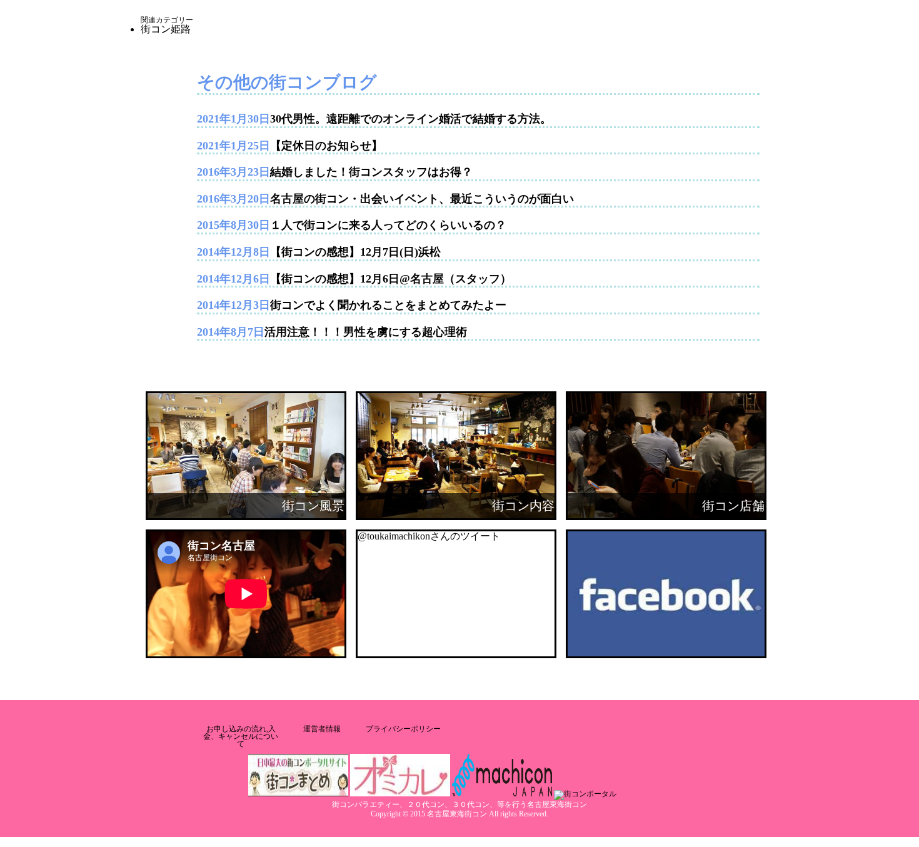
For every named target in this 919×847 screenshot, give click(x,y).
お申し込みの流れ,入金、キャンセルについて (240, 736)
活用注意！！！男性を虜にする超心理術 (365, 332)
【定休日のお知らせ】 (326, 145)
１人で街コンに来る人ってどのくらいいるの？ (388, 225)
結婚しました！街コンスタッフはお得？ (371, 172)
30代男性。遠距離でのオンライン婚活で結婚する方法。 (410, 119)
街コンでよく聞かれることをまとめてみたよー (388, 305)
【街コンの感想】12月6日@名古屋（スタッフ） (390, 279)
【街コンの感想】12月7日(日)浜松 (355, 252)
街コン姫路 (166, 29)
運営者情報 (322, 728)
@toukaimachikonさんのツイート (429, 536)
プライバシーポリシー (403, 728)
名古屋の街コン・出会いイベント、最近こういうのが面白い (422, 199)
